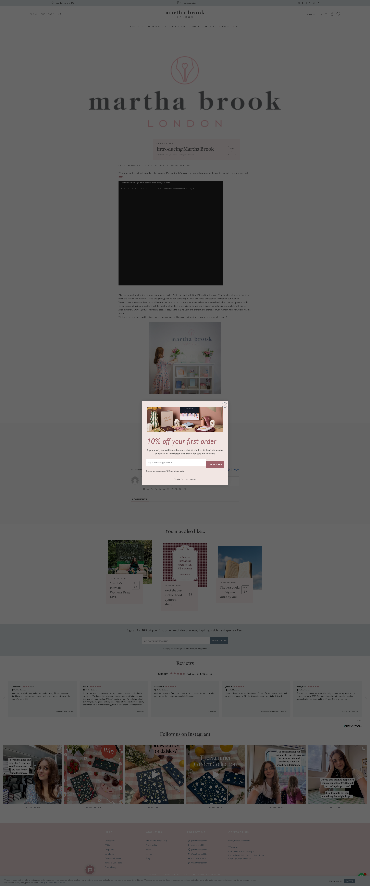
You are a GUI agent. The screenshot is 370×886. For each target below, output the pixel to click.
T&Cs (168, 471)
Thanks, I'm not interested (185, 479)
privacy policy (179, 471)
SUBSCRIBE (215, 464)
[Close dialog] (224, 405)
